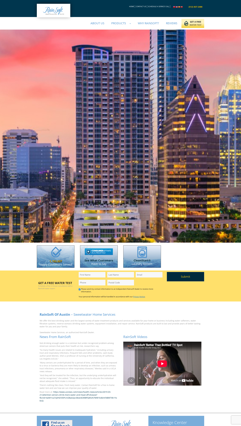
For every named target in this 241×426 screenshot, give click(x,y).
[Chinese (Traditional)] (174, 7)
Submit (185, 276)
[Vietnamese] (182, 7)
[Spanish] (179, 7)
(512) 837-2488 (195, 6)
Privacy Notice (139, 296)
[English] (177, 7)
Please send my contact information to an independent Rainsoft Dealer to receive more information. (117, 290)
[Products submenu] (131, 23)
